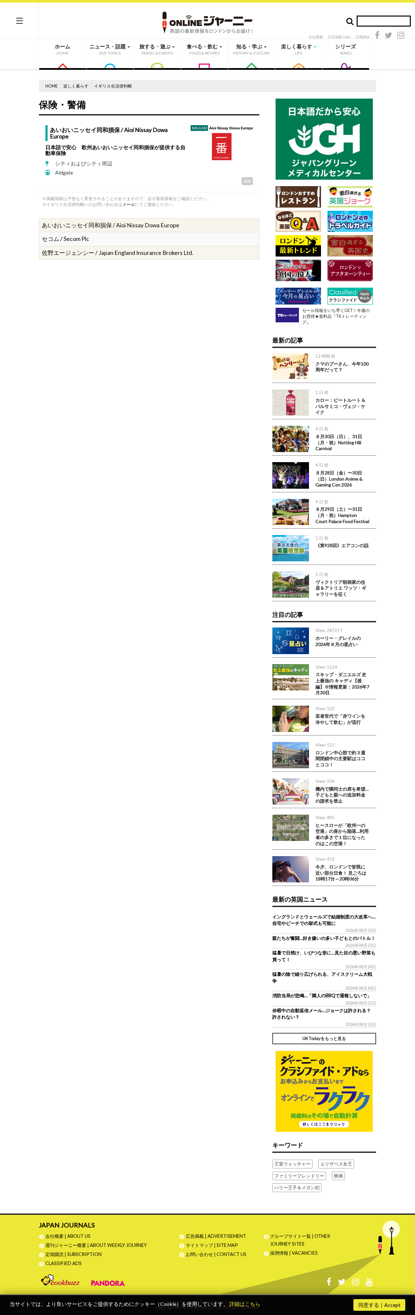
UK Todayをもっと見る (324, 1038)
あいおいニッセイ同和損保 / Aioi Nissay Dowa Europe (109, 132)
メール (128, 204)
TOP (403, 1279)
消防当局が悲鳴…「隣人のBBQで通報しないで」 (322, 995)
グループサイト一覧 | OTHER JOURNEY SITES (300, 1240)
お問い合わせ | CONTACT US (216, 1254)
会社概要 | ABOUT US (67, 1236)
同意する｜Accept (379, 1305)
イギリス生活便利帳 (113, 86)
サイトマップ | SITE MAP (212, 1245)
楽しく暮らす (297, 49)
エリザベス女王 (336, 1163)
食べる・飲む (203, 49)
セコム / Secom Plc (65, 238)
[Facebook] (377, 36)
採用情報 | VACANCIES (294, 1253)
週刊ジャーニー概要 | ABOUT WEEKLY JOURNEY (96, 1245)
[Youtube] (369, 1283)
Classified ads (63, 1263)
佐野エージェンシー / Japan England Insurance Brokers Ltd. (117, 252)
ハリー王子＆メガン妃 (297, 1187)
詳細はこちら (244, 1304)
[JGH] (324, 138)
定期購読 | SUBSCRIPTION (75, 1254)
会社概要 (316, 37)
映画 (338, 1175)
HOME (51, 86)
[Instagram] (400, 36)
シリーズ (345, 49)
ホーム (62, 49)
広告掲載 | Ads (339, 37)
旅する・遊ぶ (156, 49)
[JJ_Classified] (324, 1090)
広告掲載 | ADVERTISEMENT (216, 1236)
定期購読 (363, 37)
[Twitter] (388, 36)
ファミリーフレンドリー (299, 1175)
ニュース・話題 (108, 49)
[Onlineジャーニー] (207, 20)
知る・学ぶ (251, 49)
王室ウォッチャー (292, 1163)
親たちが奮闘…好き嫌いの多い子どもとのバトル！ (323, 938)
